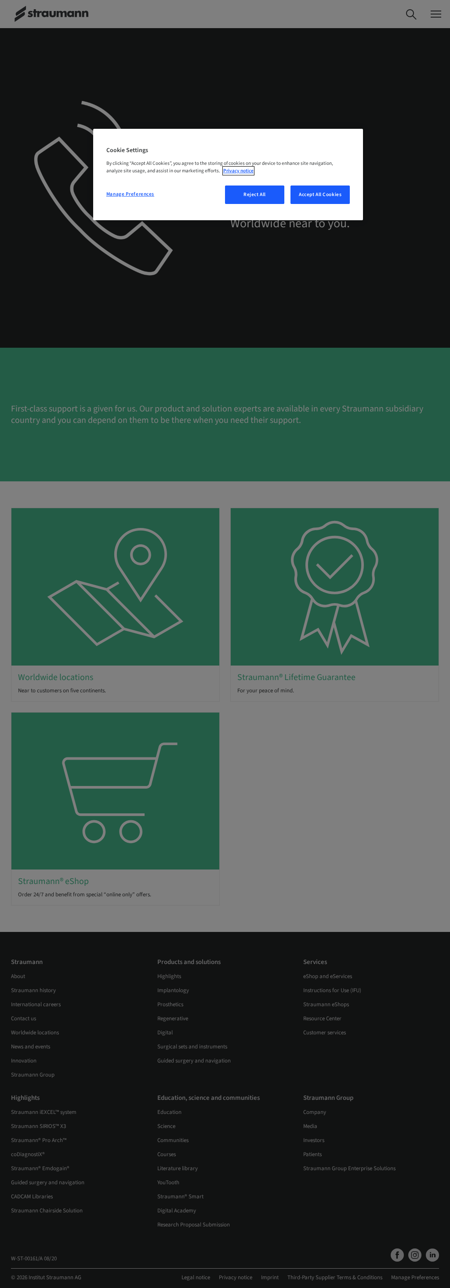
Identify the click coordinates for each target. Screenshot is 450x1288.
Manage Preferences (130, 194)
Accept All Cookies (320, 194)
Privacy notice (238, 171)
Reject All (254, 194)
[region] (228, 174)
